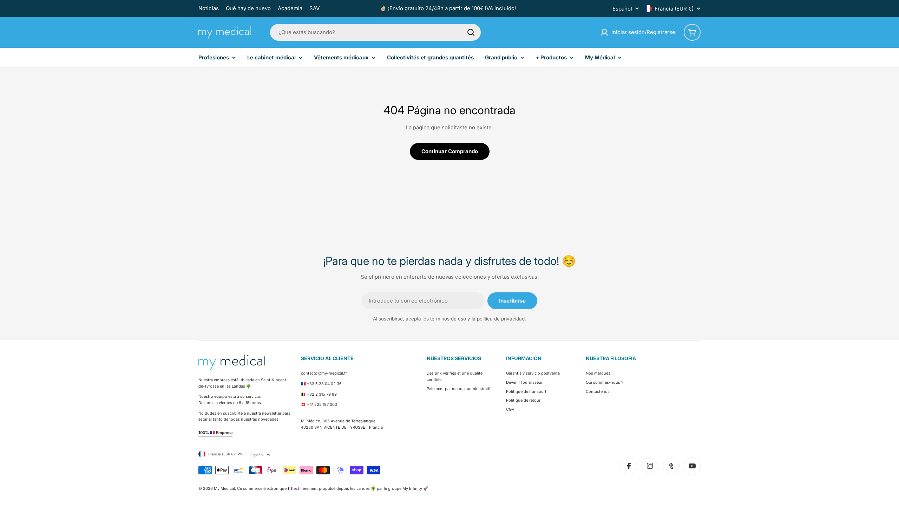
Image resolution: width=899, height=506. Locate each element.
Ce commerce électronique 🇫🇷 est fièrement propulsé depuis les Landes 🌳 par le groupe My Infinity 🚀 (332, 488)
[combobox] (375, 32)
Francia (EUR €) (674, 8)
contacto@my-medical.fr (324, 373)
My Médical (224, 488)
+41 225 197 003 (322, 404)
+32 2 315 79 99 (322, 394)
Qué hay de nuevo (248, 8)
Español (622, 8)
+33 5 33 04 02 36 (324, 383)
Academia (290, 8)
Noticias (208, 8)
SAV (314, 8)
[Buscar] (471, 32)
